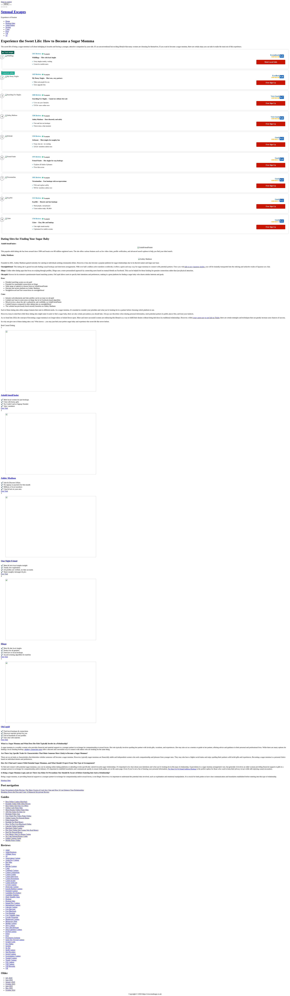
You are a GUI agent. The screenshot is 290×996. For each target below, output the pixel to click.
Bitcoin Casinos (11, 866)
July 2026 (8, 978)
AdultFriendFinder (10, 395)
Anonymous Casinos (12, 858)
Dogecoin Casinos (11, 887)
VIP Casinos (9, 964)
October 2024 (10, 990)
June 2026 (9, 980)
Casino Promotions (12, 879)
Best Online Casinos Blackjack (16, 802)
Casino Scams (10, 881)
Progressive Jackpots (12, 938)
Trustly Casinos (10, 960)
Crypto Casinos (10, 885)
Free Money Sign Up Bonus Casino (18, 834)
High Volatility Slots (12, 897)
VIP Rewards (10, 966)
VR (6, 33)
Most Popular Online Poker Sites (17, 810)
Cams (7, 29)
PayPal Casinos (10, 932)
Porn (7, 31)
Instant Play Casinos (12, 903)
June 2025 (9, 986)
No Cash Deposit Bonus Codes (16, 836)
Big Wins (8, 862)
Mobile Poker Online (12, 840)
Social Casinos (10, 954)
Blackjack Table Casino (13, 828)
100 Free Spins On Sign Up (15, 812)
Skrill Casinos (10, 950)
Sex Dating (9, 944)
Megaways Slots (11, 921)
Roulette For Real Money (14, 822)
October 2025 (10, 984)
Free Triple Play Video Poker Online (18, 816)
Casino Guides (10, 874)
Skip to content (6, 2)
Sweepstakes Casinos (13, 956)
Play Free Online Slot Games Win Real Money (22, 830)
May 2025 (9, 988)
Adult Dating (10, 25)
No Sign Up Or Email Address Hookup (182, 769)
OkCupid (5, 726)
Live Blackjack (10, 911)
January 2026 (10, 982)
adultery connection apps (33, 749)
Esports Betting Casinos (13, 889)
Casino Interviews (11, 877)
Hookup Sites (10, 23)
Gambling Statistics (12, 895)
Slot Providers (10, 952)
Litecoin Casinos (11, 907)
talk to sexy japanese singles (195, 267)
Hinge (3, 644)
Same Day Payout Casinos (14, 940)
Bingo (7, 864)
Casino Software (11, 883)
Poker (7, 934)
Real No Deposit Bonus (13, 832)
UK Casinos (9, 962)
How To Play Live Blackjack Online (18, 824)
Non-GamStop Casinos (13, 930)
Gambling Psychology (13, 893)
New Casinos (10, 925)
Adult (7, 850)
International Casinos (12, 905)
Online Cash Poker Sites (14, 808)
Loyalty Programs (11, 917)
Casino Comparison (12, 872)
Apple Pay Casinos (12, 860)
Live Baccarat (10, 909)
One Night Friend (9, 561)
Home (7, 21)
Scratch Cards (10, 942)
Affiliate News (10, 854)
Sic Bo (7, 948)
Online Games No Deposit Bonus (17, 818)
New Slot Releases (12, 927)
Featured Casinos (11, 891)
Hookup (8, 899)
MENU (6, 4)
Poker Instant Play (11, 820)
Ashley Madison (8, 478)
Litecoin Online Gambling (14, 826)
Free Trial (4, 408)
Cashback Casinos (11, 870)
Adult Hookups (10, 852)
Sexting (8, 27)
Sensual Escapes (13, 12)
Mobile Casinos (11, 923)
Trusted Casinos (11, 958)
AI (6, 35)
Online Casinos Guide (13, 838)
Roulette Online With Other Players (17, 804)
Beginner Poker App (12, 814)
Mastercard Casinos (12, 919)
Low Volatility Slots (12, 915)
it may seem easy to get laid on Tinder (206, 318)
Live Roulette (10, 913)
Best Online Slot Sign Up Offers (16, 806)
